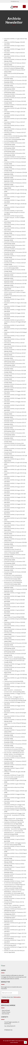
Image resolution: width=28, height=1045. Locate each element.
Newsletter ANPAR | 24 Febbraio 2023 (14, 346)
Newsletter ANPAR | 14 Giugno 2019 (13, 683)
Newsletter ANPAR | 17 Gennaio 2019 (14, 730)
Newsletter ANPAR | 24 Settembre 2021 (14, 455)
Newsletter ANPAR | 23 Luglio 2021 (13, 462)
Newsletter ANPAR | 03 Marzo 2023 (13, 342)
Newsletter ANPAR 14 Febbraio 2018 (14, 860)
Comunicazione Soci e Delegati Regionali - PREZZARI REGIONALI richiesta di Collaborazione (15, 886)
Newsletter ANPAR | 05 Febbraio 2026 (14, 63)
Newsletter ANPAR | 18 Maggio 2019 (14, 664)
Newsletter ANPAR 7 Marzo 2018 (13, 850)
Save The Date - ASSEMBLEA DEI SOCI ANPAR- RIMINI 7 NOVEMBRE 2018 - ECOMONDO (14, 754)
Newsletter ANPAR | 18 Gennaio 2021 (14, 539)
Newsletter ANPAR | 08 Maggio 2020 (14, 596)
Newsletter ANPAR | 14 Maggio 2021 (14, 504)
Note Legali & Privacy (20, 1040)
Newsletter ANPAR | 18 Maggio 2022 (14, 398)
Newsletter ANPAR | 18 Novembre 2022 (14, 360)
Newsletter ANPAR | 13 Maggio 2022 (14, 401)
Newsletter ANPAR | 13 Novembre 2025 (14, 94)
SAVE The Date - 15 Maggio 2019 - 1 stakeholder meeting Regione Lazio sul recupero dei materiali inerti (14, 698)
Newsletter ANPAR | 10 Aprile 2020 (13, 613)
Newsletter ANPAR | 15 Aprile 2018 (13, 836)
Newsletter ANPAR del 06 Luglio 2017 (14, 929)
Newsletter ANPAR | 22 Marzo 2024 (13, 224)
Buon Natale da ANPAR (10, 73)
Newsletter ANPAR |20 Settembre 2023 (14, 276)
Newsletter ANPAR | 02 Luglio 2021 (13, 473)
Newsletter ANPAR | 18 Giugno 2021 (13, 480)
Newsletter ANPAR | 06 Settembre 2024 (14, 179)
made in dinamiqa (14, 1042)
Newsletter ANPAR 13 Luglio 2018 (13, 780)
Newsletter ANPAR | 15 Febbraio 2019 (14, 719)
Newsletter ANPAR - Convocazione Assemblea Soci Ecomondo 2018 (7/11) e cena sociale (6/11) (14, 749)
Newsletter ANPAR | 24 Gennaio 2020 (14, 632)
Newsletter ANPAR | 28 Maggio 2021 (14, 493)
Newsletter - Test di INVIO (11, 829)
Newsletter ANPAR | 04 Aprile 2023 (13, 332)
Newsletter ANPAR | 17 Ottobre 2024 (14, 165)
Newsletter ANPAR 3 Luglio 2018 (12, 783)
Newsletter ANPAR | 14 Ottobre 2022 (14, 377)
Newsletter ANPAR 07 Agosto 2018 (13, 768)
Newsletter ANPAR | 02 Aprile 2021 (13, 518)
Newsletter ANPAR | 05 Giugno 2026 (13, 45)
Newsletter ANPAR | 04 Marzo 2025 (13, 125)
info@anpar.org (15, 1)
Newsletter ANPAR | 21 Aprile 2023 (13, 325)
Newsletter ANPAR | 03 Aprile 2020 (13, 619)
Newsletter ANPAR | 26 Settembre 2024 (14, 172)
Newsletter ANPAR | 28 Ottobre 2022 (14, 370)
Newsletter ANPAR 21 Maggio (12, 794)
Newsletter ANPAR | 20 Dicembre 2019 (14, 643)
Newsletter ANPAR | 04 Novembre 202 (14, 367)
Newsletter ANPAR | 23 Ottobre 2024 (14, 162)
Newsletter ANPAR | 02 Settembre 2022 (14, 387)
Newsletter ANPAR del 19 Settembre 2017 (15, 912)
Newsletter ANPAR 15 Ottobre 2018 (13, 757)
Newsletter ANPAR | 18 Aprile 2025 (13, 115)
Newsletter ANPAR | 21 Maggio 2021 (14, 500)
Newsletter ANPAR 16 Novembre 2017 (14, 877)
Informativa (17, 997)
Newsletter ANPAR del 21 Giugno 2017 (14, 933)
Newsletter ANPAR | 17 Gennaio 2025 (14, 132)
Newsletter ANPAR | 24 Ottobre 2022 (14, 374)
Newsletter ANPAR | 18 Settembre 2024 (14, 176)
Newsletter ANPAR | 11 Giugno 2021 (13, 483)
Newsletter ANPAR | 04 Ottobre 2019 (14, 667)
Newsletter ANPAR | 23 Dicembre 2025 (14, 77)
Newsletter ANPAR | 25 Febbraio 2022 (14, 412)
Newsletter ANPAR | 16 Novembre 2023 (14, 249)
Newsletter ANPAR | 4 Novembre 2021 (14, 436)
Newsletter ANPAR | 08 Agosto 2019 (13, 671)
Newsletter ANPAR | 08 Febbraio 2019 (14, 726)
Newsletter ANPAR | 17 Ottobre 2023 (14, 262)
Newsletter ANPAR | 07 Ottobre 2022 (14, 381)
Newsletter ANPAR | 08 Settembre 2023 (14, 283)
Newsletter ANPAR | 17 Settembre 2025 (14, 104)
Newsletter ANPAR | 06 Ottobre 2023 (14, 269)
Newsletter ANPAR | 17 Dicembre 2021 (14, 415)
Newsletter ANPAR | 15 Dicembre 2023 (14, 238)
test (5, 141)
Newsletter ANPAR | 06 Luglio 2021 (13, 469)
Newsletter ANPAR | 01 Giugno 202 (13, 302)
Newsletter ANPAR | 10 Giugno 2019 (13, 686)
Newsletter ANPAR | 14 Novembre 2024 (14, 143)
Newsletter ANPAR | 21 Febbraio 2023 (14, 349)
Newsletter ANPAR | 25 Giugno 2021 (13, 476)
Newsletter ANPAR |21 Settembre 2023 (14, 273)
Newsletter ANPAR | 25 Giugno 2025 (13, 111)
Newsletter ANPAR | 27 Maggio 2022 (14, 391)
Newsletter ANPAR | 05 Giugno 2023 (13, 299)
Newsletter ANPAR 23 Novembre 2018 (14, 740)
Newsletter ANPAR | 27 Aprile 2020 (13, 603)
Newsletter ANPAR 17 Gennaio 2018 (13, 867)
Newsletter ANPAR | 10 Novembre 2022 (14, 363)
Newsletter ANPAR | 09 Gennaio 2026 (14, 70)
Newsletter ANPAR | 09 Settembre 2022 (14, 384)
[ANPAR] (14, 7)
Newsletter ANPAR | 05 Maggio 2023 (14, 313)
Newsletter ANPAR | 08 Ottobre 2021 (14, 452)
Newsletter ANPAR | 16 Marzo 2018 (13, 846)
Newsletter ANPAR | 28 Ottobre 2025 (14, 97)
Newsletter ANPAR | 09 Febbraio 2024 (14, 231)
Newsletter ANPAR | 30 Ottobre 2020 (14, 572)
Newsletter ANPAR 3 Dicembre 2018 (13, 737)
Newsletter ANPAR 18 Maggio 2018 (13, 797)
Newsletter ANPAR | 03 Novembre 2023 (14, 252)
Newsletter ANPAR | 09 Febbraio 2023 (14, 353)
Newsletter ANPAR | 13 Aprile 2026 (13, 52)
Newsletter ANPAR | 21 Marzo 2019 (13, 716)
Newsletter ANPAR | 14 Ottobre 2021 (14, 448)
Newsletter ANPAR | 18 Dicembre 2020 (14, 542)
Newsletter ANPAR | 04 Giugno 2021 (13, 490)
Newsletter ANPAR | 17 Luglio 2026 (13, 38)
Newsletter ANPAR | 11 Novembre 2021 (14, 433)
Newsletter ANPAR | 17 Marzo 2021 (13, 525)
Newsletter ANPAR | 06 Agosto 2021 (13, 459)
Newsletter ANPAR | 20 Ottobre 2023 (14, 259)
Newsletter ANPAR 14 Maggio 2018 (13, 801)
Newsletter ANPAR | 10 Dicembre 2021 (14, 419)
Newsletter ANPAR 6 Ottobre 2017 (13, 902)
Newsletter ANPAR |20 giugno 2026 (13, 42)
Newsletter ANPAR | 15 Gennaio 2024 (14, 235)
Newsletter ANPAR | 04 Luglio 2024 (13, 193)
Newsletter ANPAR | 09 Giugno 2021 (13, 486)
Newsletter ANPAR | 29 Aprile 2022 (13, 405)
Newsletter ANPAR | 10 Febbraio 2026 (14, 59)
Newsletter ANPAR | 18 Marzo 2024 (13, 228)
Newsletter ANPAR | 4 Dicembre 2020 (14, 554)
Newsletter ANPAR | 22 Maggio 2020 (14, 592)
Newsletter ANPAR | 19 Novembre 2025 (14, 90)
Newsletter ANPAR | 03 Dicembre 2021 (14, 426)
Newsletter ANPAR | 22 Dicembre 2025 (14, 80)
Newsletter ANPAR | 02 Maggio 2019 (14, 705)
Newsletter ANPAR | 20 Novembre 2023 (14, 245)
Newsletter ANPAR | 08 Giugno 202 (13, 203)
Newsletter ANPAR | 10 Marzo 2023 (13, 339)
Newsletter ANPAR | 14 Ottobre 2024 (14, 169)
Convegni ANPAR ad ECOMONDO (13, 660)
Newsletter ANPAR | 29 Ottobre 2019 (14, 653)
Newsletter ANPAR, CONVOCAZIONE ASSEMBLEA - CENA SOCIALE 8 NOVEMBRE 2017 (14, 891)
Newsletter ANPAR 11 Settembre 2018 (14, 764)
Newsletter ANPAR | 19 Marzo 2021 (13, 521)
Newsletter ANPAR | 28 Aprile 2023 (13, 316)
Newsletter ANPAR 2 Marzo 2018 (13, 853)
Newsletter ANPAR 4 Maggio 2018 (13, 810)
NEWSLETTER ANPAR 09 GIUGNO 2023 (15, 295)
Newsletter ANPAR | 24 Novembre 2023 (14, 242)
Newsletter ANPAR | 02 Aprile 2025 (13, 118)
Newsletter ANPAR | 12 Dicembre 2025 (14, 83)
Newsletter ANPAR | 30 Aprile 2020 (13, 599)
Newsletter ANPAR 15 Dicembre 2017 (14, 874)
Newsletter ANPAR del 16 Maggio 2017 (14, 947)
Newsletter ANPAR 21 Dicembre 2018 (14, 733)
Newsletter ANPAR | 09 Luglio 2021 (13, 466)
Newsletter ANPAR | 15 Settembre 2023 (14, 280)
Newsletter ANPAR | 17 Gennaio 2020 (14, 636)
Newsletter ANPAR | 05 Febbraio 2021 (14, 535)
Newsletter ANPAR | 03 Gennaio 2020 (14, 639)
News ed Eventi (6, 1010)
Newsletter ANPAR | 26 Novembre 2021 (14, 429)
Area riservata (5, 1013)
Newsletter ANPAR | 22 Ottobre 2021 (14, 440)
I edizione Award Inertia (10, 681)
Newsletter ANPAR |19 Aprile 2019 (13, 709)
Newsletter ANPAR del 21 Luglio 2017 (14, 926)
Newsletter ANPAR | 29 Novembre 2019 (14, 646)
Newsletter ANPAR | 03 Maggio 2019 (14, 702)
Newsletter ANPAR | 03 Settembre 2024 (14, 183)
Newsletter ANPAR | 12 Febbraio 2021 (14, 532)
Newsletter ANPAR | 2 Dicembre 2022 (14, 356)
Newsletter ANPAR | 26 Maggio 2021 (14, 497)
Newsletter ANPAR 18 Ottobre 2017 (13, 895)
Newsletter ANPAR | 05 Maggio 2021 (14, 507)
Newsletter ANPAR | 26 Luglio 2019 (13, 678)
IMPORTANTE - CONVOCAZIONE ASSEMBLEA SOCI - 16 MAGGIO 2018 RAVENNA (14, 832)
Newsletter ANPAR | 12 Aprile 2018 (13, 839)
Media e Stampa (6, 1012)
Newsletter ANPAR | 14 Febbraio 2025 (14, 129)
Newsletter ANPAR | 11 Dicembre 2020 (14, 546)
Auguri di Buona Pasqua (10, 617)
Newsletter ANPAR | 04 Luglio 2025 (13, 108)
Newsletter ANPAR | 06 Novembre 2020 (14, 565)
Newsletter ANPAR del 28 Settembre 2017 (15, 909)
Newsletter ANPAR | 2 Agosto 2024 (13, 186)
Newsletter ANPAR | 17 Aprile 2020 (13, 610)
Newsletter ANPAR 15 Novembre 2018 (14, 744)
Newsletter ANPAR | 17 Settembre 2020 (14, 589)
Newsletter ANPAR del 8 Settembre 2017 (14, 919)
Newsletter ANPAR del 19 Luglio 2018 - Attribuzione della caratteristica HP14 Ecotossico (14, 776)
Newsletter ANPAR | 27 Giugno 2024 (13, 196)
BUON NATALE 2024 (9, 136)
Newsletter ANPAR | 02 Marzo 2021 (13, 528)
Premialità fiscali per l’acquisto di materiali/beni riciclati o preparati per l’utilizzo (13, 551)
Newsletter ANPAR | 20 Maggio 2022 (14, 394)
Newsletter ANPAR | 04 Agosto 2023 (13, 287)
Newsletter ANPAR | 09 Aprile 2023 (13, 328)
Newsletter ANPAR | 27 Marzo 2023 (13, 335)
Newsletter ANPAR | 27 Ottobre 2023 (14, 255)
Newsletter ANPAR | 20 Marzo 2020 (13, 622)
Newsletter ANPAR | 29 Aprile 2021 (13, 511)
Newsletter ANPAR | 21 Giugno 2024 (13, 200)
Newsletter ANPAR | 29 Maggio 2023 (14, 306)
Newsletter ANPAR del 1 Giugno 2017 (14, 940)
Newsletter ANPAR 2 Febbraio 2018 (13, 863)
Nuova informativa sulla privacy (12, 787)
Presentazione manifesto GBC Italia (13, 606)
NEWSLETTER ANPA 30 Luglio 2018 (13, 771)
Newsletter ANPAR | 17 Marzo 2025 (13, 122)
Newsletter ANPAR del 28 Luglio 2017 (14, 922)
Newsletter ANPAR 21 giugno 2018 (13, 790)
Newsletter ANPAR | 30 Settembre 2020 (14, 585)
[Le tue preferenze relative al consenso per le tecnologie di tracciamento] (25, 1042)
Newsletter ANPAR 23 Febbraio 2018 (14, 856)
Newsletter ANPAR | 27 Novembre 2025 (14, 87)
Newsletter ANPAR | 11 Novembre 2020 (14, 561)
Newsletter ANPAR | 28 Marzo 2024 (13, 221)
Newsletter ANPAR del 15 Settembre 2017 (15, 916)
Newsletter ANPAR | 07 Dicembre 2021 (14, 422)
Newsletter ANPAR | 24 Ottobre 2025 (14, 101)
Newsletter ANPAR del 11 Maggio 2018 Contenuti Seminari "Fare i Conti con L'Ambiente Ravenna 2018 (14, 806)
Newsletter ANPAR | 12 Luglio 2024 (13, 189)
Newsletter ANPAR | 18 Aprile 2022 (13, 408)
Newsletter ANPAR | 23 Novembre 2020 (14, 558)
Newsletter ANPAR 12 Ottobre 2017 (13, 898)
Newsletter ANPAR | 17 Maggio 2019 (14, 693)
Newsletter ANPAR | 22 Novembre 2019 (14, 650)
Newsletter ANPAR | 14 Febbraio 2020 (14, 629)
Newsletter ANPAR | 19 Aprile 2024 (13, 207)
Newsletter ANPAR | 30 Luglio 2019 (13, 674)
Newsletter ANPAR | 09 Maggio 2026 (14, 49)
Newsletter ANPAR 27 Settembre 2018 (14, 761)
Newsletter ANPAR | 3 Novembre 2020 (14, 568)
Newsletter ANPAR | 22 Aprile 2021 (13, 514)
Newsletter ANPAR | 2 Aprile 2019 (13, 712)
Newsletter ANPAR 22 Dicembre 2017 (14, 870)
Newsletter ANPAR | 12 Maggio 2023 (14, 309)
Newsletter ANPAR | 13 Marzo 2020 (13, 625)
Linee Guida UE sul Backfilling (11, 723)
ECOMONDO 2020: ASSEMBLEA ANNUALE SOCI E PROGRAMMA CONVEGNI (13, 577)
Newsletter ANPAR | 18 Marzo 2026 (13, 56)
